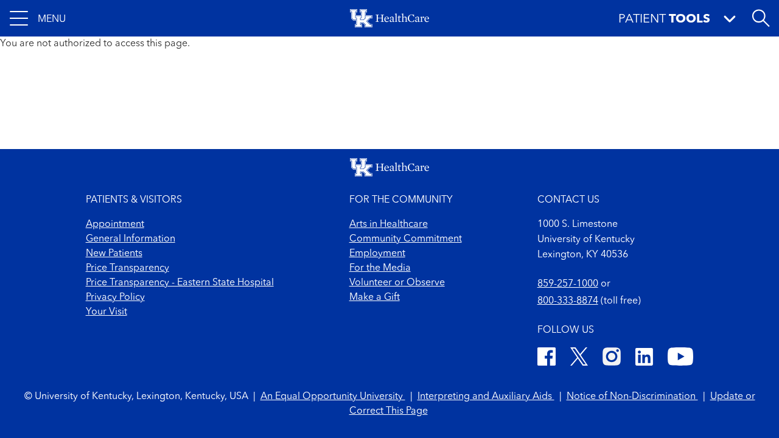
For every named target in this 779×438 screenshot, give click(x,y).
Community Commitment (405, 239)
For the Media (380, 268)
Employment (377, 254)
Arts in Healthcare (388, 224)
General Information (130, 239)
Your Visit (106, 312)
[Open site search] (760, 18)
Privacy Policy (115, 297)
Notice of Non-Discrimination (632, 396)
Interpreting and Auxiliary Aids (485, 396)
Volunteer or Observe (397, 283)
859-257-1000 (567, 284)
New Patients (114, 254)
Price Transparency (127, 268)
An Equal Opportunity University (332, 396)
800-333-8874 (567, 301)
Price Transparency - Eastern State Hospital (180, 283)
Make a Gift (374, 297)
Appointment (115, 224)
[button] (37, 18)
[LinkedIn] (644, 358)
